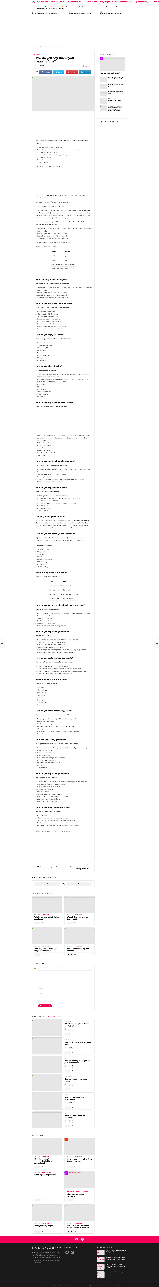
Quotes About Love (88, 6)
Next (126, 15)
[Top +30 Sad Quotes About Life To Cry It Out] (101, 1252)
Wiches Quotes (42, 8)
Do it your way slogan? (44, 1226)
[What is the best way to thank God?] (69, 12)
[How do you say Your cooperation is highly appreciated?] (47, 1146)
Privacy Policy (116, 1285)
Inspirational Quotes (104, 6)
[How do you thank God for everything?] (47, 1101)
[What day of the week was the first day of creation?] (103, 101)
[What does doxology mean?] (2, 643)
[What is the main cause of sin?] (103, 93)
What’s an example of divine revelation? (44, 13)
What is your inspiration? (45, 1175)
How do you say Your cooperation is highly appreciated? (43, 1161)
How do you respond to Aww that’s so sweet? (79, 1160)
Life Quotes (117, 6)
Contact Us (124, 1285)
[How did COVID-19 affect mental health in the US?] (79, 1212)
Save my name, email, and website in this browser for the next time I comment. (60, 1002)
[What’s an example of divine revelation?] (47, 904)
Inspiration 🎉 (59, 6)
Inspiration (45, 914)
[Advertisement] (79, 32)
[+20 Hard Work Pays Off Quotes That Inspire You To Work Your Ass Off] (101, 1267)
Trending (66, 1173)
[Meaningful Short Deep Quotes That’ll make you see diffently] (101, 1259)
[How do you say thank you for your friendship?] (101, 12)
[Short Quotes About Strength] (101, 1274)
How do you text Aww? (110, 73)
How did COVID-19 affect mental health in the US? (78, 1227)
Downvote (79, 884)
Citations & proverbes (56, 8)
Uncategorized (46, 1172)
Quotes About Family (73, 6)
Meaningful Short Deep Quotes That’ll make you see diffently (115, 1258)
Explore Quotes (90, 1285)
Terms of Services (106, 1285)
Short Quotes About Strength (115, 1272)
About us (98, 1285)
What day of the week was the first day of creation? (115, 100)
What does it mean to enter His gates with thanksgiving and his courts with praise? (115, 108)
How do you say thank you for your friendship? (45, 949)
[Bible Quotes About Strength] (79, 1179)
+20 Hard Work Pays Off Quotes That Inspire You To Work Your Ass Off (116, 1266)
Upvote (47, 884)
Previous (32, 15)
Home (39, 6)
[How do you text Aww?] (112, 64)
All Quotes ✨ (47, 6)
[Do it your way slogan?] (47, 1212)
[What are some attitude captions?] (47, 1119)
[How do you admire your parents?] (103, 86)
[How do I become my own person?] (79, 935)
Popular (66, 1139)
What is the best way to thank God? (80, 13)
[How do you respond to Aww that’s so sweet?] (79, 1146)
